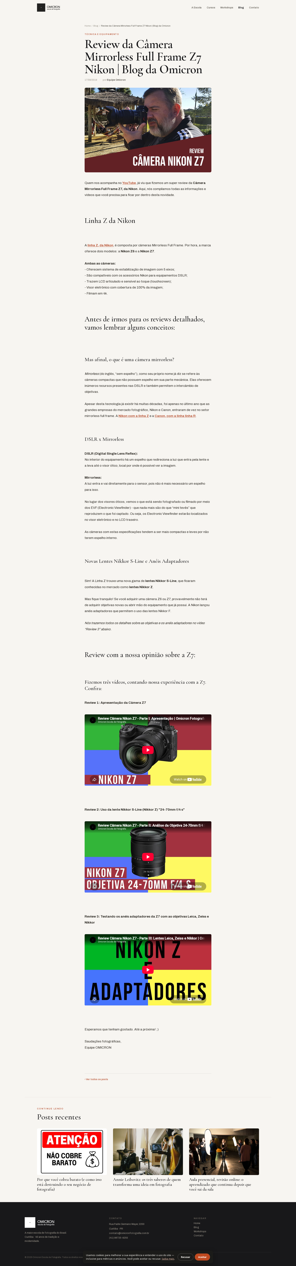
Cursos (211, 7)
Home (88, 26)
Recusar (185, 1257)
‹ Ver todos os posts (96, 1079)
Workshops (226, 7)
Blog (241, 7)
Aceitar (202, 1257)
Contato (254, 7)
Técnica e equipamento (102, 34)
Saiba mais (168, 1258)
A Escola (197, 7)
